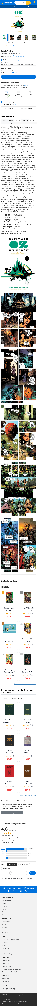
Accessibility (5, 948)
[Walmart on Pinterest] (14, 989)
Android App (5, 981)
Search (32, 873)
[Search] (28, 3)
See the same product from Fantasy (25, 684)
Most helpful (6, 868)
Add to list (10, 108)
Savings (24, 7)
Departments (8, 7)
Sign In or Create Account (13, 888)
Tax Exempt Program (8, 954)
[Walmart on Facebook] (3, 989)
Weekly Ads (26, 891)
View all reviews (8, 842)
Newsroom (5, 906)
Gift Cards (5, 933)
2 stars (3, 855)
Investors (4, 909)
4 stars (3, 851)
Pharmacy (5, 942)
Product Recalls (6, 951)
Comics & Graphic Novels (26, 123)
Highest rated (24, 864)
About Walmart (6, 900)
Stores (4, 924)
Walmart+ (5, 930)
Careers (4, 903)
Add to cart (18, 77)
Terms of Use (6, 960)
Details (16, 104)
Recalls (4, 945)
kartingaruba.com (20, 60)
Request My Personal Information (11, 969)
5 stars (3, 849)
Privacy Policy (6, 963)
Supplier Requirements (8, 915)
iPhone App (5, 979)
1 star (3, 858)
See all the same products (28, 796)
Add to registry (27, 108)
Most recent (12, 864)
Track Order (13, 891)
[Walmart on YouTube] (10, 989)
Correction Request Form (12, 812)
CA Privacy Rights (7, 966)
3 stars (3, 853)
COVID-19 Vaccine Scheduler (10, 939)
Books (16, 123)
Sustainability (6, 912)
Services (16, 7)
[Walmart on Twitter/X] (7, 989)
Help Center (30, 888)
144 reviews (15, 46)
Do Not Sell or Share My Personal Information (15, 972)
